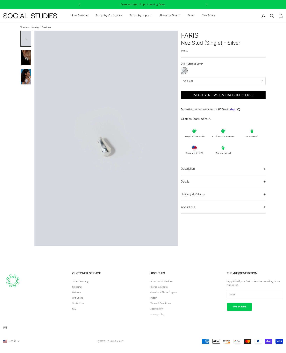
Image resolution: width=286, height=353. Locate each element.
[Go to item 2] (25, 58)
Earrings (46, 27)
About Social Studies (161, 281)
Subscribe (239, 306)
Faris (189, 35)
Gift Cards (77, 297)
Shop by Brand (169, 16)
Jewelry (35, 27)
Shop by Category (109, 16)
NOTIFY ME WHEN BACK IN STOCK (223, 95)
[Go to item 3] (25, 77)
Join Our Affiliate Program (163, 292)
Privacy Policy (157, 314)
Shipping (77, 287)
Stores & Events (159, 287)
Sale (191, 16)
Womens (24, 27)
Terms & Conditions (160, 303)
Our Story (209, 16)
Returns (76, 292)
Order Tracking (80, 281)
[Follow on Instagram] (5, 328)
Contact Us (78, 303)
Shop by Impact (141, 16)
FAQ (74, 308)
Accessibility (156, 308)
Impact (153, 297)
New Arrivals (79, 16)
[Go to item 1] (25, 39)
